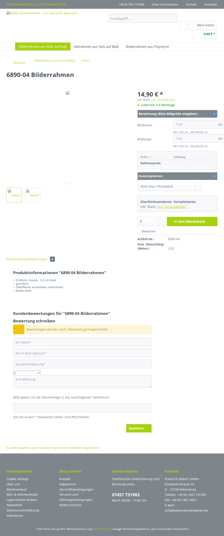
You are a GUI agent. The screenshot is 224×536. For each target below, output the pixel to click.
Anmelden (210, 4)
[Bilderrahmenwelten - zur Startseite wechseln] (42, 19)
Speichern (136, 428)
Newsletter (15, 505)
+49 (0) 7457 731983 (131, 4)
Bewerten (148, 231)
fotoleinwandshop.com (23, 4)
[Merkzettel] (183, 25)
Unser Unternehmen (165, 4)
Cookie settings (18, 479)
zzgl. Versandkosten (163, 100)
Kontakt (191, 4)
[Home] (12, 46)
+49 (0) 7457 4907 (184, 500)
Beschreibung (17, 259)
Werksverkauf (16, 489)
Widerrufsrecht (70, 505)
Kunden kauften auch (22, 448)
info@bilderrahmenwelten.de (186, 510)
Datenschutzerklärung (23, 510)
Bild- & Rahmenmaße (22, 494)
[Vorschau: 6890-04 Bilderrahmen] (14, 195)
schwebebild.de (54, 4)
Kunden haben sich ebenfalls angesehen (69, 448)
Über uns (13, 484)
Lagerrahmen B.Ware (22, 500)
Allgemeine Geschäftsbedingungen (76, 486)
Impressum (15, 515)
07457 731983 (126, 495)
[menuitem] (142, 20)
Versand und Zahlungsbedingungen (76, 497)
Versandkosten (102, 529)
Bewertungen (40, 259)
